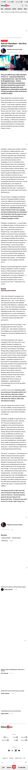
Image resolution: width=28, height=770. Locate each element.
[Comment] (14, 763)
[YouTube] (19, 750)
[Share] (25, 762)
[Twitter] (12, 750)
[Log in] (22, 5)
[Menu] (26, 5)
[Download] (24, 52)
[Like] (2, 763)
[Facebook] (9, 750)
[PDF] (12, 529)
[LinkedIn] (15, 750)
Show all (11, 540)
